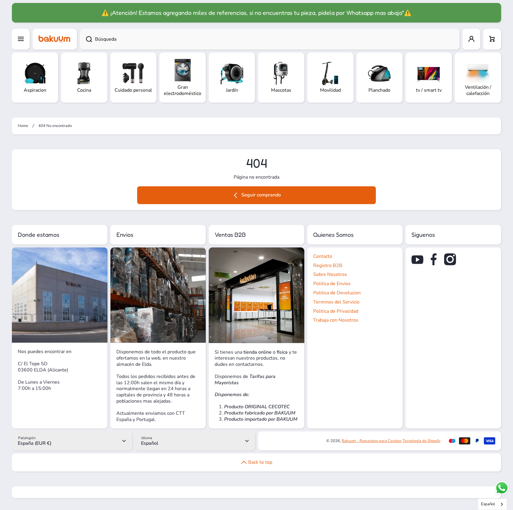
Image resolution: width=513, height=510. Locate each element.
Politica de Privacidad (335, 311)
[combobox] (270, 39)
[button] (492, 39)
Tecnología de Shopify (422, 441)
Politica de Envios (332, 283)
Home (23, 125)
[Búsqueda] (86, 39)
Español (488, 504)
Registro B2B (327, 265)
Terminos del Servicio (336, 302)
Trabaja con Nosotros (335, 320)
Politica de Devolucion (337, 293)
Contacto (322, 256)
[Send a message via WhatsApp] (502, 488)
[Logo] (55, 39)
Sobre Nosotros (330, 274)
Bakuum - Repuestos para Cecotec (372, 441)
